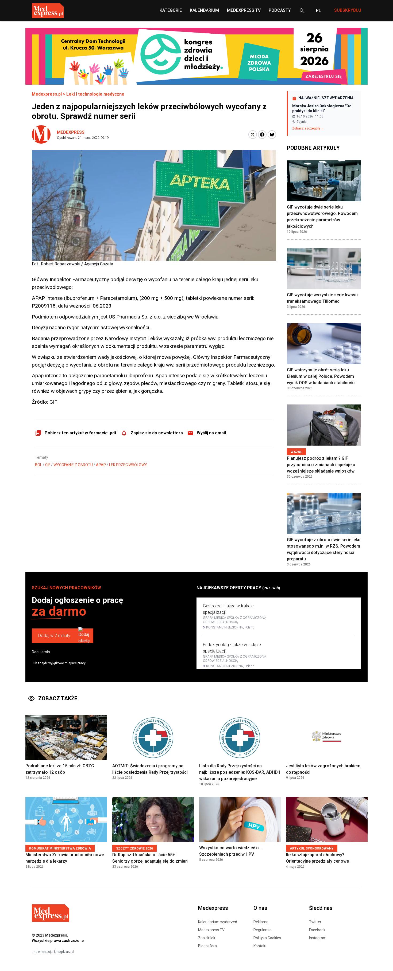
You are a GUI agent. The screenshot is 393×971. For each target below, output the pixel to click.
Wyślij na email (211, 432)
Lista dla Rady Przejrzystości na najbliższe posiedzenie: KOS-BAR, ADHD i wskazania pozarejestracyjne (239, 772)
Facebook (317, 930)
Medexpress (70, 132)
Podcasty (280, 10)
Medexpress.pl (47, 94)
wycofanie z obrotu (73, 465)
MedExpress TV (244, 10)
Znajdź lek (206, 938)
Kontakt (260, 946)
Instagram (317, 938)
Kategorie (171, 10)
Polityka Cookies (267, 938)
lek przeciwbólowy (128, 465)
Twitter (315, 922)
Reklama (260, 922)
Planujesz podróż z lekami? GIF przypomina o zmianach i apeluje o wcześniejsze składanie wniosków (321, 465)
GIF (47, 465)
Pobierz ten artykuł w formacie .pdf (81, 432)
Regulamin (41, 652)
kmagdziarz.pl (64, 952)
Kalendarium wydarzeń (217, 922)
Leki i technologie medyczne (95, 94)
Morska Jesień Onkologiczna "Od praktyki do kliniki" (322, 108)
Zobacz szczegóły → (308, 128)
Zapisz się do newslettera (156, 432)
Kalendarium (204, 10)
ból (38, 465)
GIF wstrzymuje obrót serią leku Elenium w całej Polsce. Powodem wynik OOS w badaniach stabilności (321, 376)
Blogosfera (207, 946)
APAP (101, 465)
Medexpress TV (211, 930)
